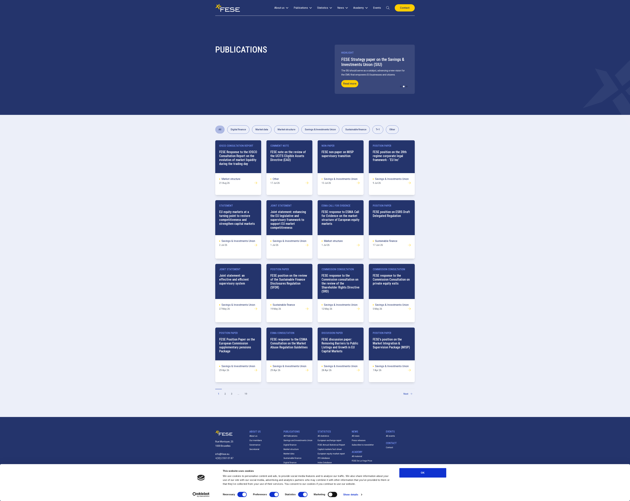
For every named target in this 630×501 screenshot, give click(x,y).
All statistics (323, 436)
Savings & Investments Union (320, 129)
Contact (389, 447)
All (220, 129)
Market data (261, 129)
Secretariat (254, 449)
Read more (349, 83)
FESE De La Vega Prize (362, 461)
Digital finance (238, 129)
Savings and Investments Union (298, 440)
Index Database (325, 462)
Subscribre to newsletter (363, 445)
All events (390, 436)
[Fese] (227, 8)
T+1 (378, 129)
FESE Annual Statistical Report (331, 445)
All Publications (290, 436)
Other (392, 129)
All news (355, 436)
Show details (350, 494)
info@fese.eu (222, 454)
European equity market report (331, 454)
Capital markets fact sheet (330, 449)
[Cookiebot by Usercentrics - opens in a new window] (201, 494)
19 (245, 394)
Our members (255, 440)
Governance (254, 445)
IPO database (324, 458)
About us (253, 436)
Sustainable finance (355, 129)
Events (377, 7)
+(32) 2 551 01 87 (224, 458)
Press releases (359, 440)
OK (423, 472)
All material (357, 456)
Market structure (286, 129)
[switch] (274, 494)
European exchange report (329, 440)
